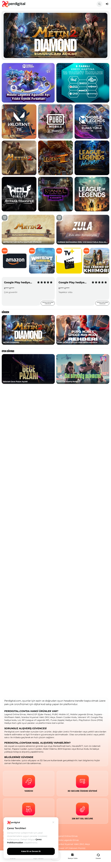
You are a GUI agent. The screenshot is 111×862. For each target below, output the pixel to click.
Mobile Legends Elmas (81, 714)
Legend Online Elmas (15, 714)
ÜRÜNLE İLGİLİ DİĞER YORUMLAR (47, 303)
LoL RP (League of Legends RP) (33, 720)
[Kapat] (53, 822)
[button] (9, 35)
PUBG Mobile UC (60, 714)
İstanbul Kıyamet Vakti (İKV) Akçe (38, 717)
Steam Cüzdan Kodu (66, 717)
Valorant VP (84, 717)
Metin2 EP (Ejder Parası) (39, 714)
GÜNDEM (5, 312)
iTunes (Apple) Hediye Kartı (64, 720)
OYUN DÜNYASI (8, 351)
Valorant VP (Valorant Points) (70, 848)
